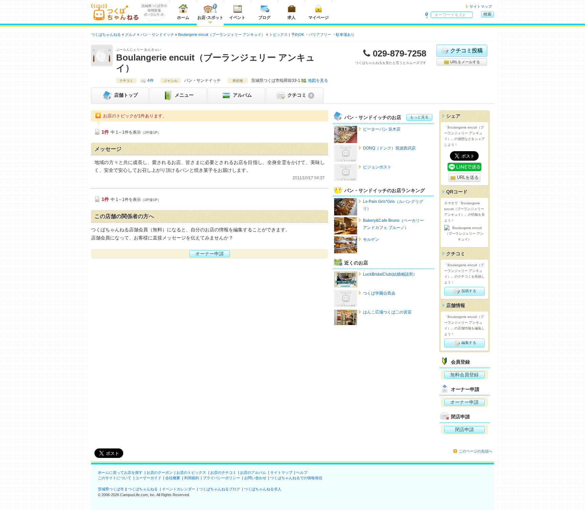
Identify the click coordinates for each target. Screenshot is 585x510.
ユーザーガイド (148, 478)
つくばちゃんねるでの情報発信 (296, 478)
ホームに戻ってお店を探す (120, 472)
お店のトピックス (191, 472)
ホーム (183, 17)
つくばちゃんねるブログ (219, 489)
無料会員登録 (464, 374)
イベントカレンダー (178, 489)
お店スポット (210, 17)
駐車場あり (345, 34)
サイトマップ (481, 6)
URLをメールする (464, 62)
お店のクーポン (160, 472)
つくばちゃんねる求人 (262, 489)
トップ (126, 95)
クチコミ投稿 (466, 50)
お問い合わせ (255, 478)
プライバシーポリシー (221, 478)
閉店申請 (464, 429)
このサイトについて (114, 478)
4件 (150, 80)
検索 (487, 14)
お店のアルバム (253, 472)
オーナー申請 (209, 253)
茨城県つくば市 (111, 489)
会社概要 (172, 478)
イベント (237, 17)
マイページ (318, 17)
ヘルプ (301, 472)
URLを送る (467, 177)
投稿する (468, 291)
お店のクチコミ (223, 472)
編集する (468, 343)
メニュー (183, 95)
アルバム (242, 95)
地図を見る (318, 80)
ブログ (264, 17)
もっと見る (419, 117)
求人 (291, 17)
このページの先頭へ (475, 451)
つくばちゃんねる (143, 489)
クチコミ (299, 95)
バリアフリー (320, 34)
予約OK (297, 34)
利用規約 (191, 478)
